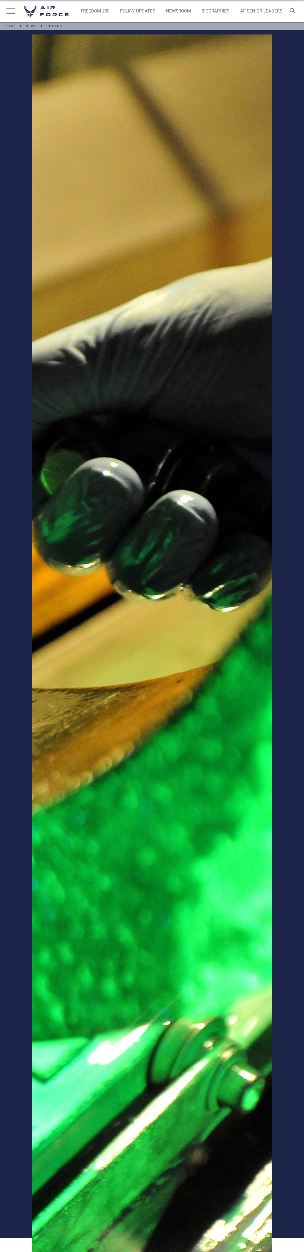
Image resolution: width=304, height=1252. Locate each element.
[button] (9, 11)
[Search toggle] (294, 11)
